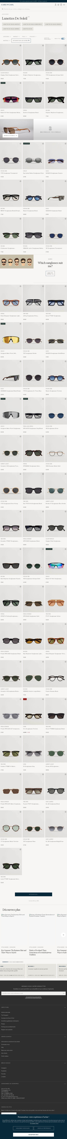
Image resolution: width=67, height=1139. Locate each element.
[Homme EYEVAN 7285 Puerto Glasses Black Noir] (56, 673)
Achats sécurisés (5, 1012)
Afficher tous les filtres (20, 40)
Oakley (2, 110)
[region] (33, 971)
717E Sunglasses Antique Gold (54, 75)
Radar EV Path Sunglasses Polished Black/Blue (53, 579)
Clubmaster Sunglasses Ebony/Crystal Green (7, 248)
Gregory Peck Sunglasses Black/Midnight (53, 541)
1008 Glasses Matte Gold (53, 466)
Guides (50, 259)
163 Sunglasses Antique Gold (31, 578)
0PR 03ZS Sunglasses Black (31, 541)
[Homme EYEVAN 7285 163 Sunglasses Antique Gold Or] (33, 561)
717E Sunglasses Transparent (9, 173)
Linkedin (3, 1076)
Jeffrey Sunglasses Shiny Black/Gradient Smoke (30, 316)
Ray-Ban (25, 72)
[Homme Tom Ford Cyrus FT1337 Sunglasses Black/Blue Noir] (56, 298)
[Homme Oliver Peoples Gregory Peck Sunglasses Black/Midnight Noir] (56, 523)
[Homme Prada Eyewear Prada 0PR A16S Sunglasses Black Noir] (11, 636)
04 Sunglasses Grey (29, 766)
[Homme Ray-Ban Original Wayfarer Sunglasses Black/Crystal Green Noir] (33, 57)
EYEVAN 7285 (49, 72)
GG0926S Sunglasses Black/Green (11, 391)
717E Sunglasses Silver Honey (9, 503)
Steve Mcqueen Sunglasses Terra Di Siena (55, 654)
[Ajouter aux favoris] (20, 46)
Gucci (47, 170)
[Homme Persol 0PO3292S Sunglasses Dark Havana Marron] (33, 448)
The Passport (4, 1015)
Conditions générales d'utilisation (10, 1021)
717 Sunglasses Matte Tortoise (9, 841)
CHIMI (24, 726)
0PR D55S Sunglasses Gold (31, 616)
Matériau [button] (6, 40)
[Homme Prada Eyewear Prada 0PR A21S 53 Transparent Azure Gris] (11, 711)
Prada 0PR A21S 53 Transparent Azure (10, 729)
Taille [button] (23, 36)
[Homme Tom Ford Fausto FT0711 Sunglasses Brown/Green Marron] (33, 786)
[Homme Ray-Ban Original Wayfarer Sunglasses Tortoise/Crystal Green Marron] (56, 95)
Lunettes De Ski (27, 28)
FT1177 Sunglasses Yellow (53, 616)
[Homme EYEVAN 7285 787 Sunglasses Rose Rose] (33, 824)
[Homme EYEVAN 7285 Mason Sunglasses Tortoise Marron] (56, 373)
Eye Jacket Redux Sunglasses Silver (33, 173)
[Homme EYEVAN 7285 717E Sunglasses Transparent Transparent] (11, 155)
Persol (25, 110)
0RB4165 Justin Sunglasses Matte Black (33, 248)
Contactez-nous (5, 1044)
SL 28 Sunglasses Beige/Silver (54, 841)
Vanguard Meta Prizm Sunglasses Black (10, 428)
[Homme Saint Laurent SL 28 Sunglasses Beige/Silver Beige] (56, 824)
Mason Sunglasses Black (30, 210)
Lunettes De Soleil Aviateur (11, 24)
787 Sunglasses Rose (29, 841)
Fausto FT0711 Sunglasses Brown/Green (30, 804)
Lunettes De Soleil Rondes (53, 24)
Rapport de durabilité (6, 1029)
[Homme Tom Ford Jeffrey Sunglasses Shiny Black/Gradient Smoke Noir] (33, 298)
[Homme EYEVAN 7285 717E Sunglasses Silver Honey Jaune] (11, 486)
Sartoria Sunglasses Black (31, 112)
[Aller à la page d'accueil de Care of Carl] (7, 4)
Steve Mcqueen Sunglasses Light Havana (10, 316)
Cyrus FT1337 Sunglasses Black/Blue (53, 316)
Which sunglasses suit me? (50, 264)
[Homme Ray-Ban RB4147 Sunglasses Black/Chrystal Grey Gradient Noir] (11, 193)
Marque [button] (15, 36)
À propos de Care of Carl (7, 1018)
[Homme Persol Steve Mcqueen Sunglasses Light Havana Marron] (11, 298)
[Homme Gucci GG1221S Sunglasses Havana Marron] (56, 155)
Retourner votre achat (7, 1050)
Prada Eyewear (27, 538)
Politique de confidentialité (8, 1027)
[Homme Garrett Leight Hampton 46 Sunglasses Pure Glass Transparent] (11, 448)
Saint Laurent (49, 801)
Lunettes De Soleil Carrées (11, 28)
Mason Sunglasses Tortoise (54, 391)
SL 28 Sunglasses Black (53, 804)
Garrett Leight (5, 463)
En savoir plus (34, 1123)
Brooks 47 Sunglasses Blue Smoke (56, 503)
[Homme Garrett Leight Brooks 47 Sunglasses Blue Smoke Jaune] (56, 486)
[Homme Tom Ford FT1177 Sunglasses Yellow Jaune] (56, 598)
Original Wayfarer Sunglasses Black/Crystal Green (31, 75)
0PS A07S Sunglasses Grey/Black (33, 428)
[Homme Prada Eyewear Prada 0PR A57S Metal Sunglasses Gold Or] (11, 786)
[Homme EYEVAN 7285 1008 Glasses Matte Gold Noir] (56, 448)
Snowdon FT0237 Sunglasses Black (9, 541)
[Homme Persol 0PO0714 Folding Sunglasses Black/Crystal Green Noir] (11, 598)
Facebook (3, 1071)
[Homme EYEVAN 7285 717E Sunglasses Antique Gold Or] (56, 57)
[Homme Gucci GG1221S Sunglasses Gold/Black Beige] (56, 335)
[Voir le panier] (61, 4)
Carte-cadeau (4, 1056)
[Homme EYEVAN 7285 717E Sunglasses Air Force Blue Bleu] (33, 373)
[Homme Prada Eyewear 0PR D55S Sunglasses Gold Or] (33, 598)
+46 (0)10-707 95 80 (8, 1095)
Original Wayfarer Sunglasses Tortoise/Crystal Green (54, 113)
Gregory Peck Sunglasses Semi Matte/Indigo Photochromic (9, 75)
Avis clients (4, 1053)
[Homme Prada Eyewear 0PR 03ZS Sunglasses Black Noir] (33, 523)
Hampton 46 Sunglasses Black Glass (9, 691)
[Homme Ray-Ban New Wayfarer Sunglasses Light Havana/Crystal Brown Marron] (33, 636)
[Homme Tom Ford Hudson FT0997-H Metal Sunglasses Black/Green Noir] (11, 748)
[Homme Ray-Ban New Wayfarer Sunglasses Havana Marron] (11, 561)
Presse (3, 1024)
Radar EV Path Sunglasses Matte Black (10, 113)
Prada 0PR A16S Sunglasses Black (11, 653)
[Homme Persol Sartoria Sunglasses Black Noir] (33, 95)
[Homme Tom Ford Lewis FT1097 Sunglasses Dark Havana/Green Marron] (11, 861)
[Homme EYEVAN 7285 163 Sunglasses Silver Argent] (56, 411)
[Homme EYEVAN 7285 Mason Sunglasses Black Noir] (33, 193)
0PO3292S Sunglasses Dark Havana (31, 466)
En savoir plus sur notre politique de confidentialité (33, 997)
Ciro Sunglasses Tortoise (30, 729)
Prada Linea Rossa (28, 426)
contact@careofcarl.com (11, 1096)
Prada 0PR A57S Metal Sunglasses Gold (11, 804)
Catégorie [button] (6, 36)
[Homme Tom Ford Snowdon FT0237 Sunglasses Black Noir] (11, 523)
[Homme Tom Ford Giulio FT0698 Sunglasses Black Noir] (56, 711)
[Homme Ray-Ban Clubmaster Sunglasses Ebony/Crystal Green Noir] (11, 230)
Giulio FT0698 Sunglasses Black (55, 729)
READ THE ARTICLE (50, 273)
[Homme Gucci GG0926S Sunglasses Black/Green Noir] (11, 373)
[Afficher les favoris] (58, 5)
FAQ (2, 1047)
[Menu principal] (64, 4)
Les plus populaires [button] (47, 38)
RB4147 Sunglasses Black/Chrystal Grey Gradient (11, 211)
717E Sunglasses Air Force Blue (32, 391)
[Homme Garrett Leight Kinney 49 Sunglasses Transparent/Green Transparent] (56, 748)
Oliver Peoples (5, 72)
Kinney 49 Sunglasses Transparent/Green (52, 766)
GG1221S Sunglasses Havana (54, 173)
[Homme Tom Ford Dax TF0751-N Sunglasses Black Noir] (33, 486)
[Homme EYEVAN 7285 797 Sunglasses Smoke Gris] (33, 335)
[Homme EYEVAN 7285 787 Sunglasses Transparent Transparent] (56, 230)
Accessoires (5, 14)
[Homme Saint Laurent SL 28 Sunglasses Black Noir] (56, 786)
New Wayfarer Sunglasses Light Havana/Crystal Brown (32, 654)
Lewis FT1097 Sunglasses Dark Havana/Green (10, 879)
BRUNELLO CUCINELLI (9, 135)
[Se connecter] (55, 5)
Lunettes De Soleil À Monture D (32, 24)
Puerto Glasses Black (52, 691)
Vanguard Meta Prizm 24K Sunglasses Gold (8, 353)
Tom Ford (25, 313)
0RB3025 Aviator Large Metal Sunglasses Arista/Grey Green (32, 691)
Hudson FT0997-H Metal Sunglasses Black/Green (8, 766)
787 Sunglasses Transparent (54, 248)
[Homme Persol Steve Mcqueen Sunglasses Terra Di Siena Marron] (56, 636)
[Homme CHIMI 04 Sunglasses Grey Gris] (33, 748)
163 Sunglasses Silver (52, 428)
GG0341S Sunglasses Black (54, 210)
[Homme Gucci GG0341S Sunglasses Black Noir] (56, 193)
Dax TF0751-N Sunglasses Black (32, 503)
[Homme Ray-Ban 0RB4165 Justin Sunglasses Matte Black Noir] (33, 230)
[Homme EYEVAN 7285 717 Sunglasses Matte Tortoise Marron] (11, 824)
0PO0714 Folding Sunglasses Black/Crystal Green (9, 616)
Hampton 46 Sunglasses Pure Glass (9, 466)
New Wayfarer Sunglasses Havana (10, 578)
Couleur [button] (32, 36)
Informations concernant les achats (10, 1041)
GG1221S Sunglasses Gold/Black (55, 353)
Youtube (3, 1074)
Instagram (4, 1068)
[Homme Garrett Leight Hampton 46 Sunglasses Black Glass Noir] (11, 673)
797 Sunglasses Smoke (29, 353)
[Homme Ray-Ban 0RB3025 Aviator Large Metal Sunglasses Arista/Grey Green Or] (33, 673)
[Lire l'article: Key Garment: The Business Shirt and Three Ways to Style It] (14, 935)
